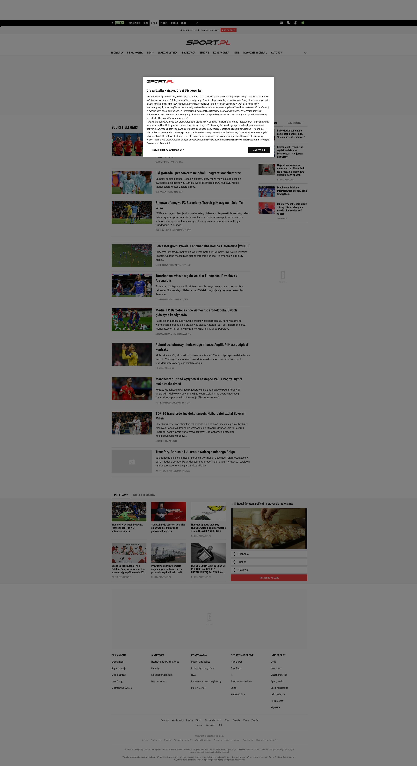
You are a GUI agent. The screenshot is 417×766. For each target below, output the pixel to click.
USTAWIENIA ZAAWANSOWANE (168, 150)
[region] (208, 117)
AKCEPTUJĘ (259, 150)
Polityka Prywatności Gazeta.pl (243, 139)
